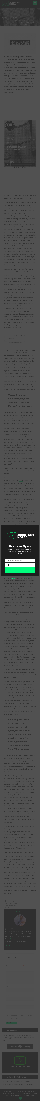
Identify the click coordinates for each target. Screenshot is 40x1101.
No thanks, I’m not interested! (20, 578)
